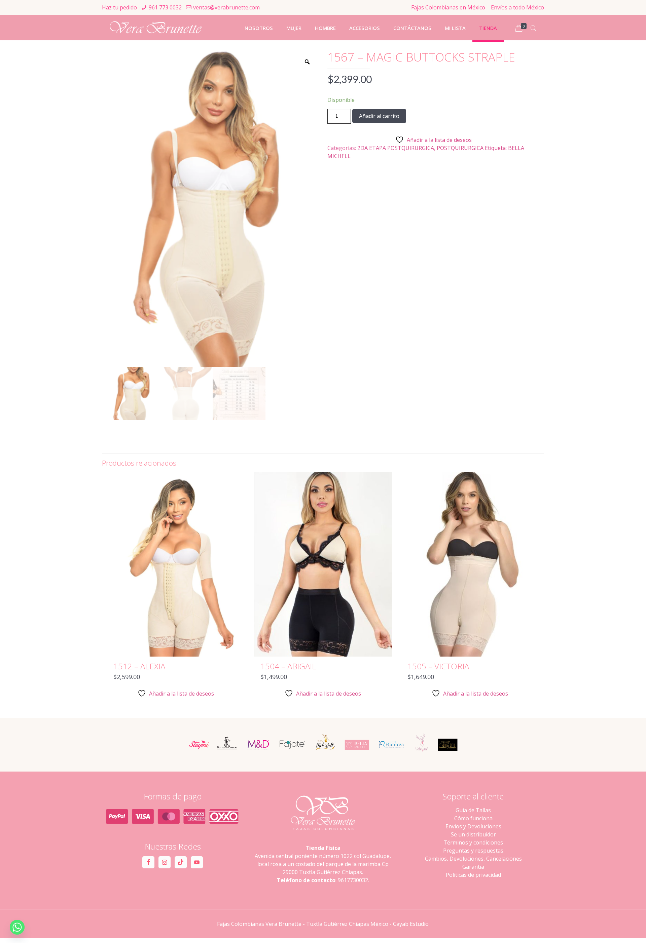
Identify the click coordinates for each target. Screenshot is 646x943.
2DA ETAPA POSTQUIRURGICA (395, 148)
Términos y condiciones (473, 842)
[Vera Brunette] (156, 27)
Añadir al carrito (379, 116)
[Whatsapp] (17, 927)
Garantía (473, 866)
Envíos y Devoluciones (473, 826)
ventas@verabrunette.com (226, 7)
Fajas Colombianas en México (448, 7)
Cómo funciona (473, 818)
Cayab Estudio (411, 924)
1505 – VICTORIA (438, 666)
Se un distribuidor (473, 834)
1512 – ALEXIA (139, 666)
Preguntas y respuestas (473, 850)
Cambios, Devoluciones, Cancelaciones (473, 858)
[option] (213, 208)
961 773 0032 (165, 7)
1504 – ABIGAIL (288, 666)
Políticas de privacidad (473, 874)
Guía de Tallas (473, 810)
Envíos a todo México (517, 7)
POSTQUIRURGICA (460, 148)
